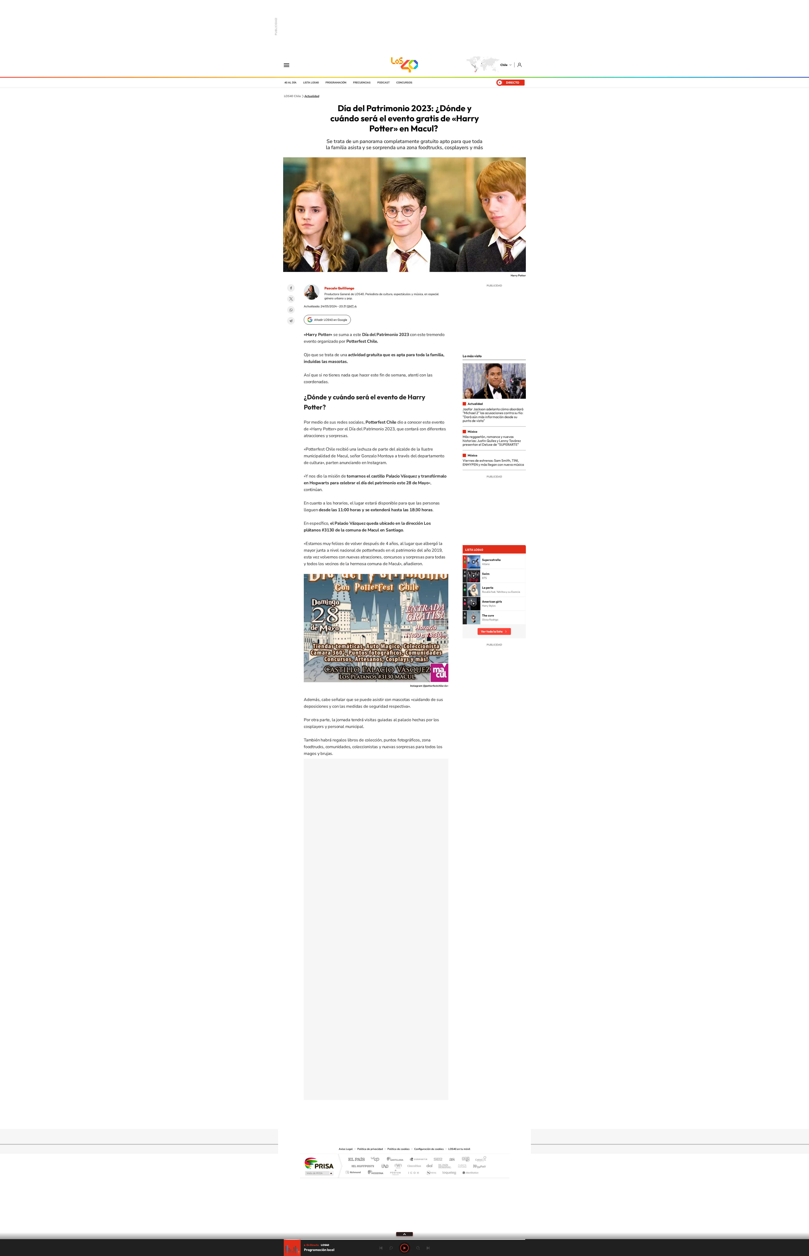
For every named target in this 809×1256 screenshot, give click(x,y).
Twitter (291, 299)
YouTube (396, 1120)
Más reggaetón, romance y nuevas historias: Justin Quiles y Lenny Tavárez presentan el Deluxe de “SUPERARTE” (492, 441)
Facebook (291, 288)
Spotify (421, 1120)
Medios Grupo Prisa (319, 1173)
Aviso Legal (346, 1149)
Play (404, 1248)
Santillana (396, 1159)
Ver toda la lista (491, 631)
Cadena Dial (429, 1165)
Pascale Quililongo (339, 288)
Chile (504, 65)
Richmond (353, 1171)
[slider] (404, 1239)
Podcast (383, 82)
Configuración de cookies (429, 1149)
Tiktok (379, 1120)
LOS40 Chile (404, 65)
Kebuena (475, 1165)
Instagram (387, 1120)
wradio (397, 1165)
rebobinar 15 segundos (391, 1248)
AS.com (450, 1159)
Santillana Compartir (418, 1159)
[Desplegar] (404, 1234)
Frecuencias (362, 82)
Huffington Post (362, 1165)
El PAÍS (356, 1159)
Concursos (404, 82)
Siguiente (428, 1248)
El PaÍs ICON (413, 1171)
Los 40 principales (376, 1159)
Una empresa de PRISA (319, 1163)
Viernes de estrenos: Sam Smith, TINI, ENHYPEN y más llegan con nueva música (493, 462)
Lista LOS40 (311, 82)
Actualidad (311, 96)
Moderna (374, 1171)
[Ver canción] (473, 562)
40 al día (290, 82)
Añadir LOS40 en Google (330, 320)
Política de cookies (398, 1149)
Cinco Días (413, 1165)
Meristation (469, 1171)
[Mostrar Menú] (289, 65)
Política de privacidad (370, 1149)
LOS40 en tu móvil (459, 1149)
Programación (335, 82)
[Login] (520, 64)
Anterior (380, 1248)
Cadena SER (436, 1159)
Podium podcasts (395, 1171)
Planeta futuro (460, 1165)
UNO (385, 1165)
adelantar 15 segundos (418, 1248)
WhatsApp (291, 310)
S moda (431, 1171)
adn (464, 1159)
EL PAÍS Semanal (445, 1165)
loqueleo (449, 1171)
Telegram (291, 321)
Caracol (479, 1159)
